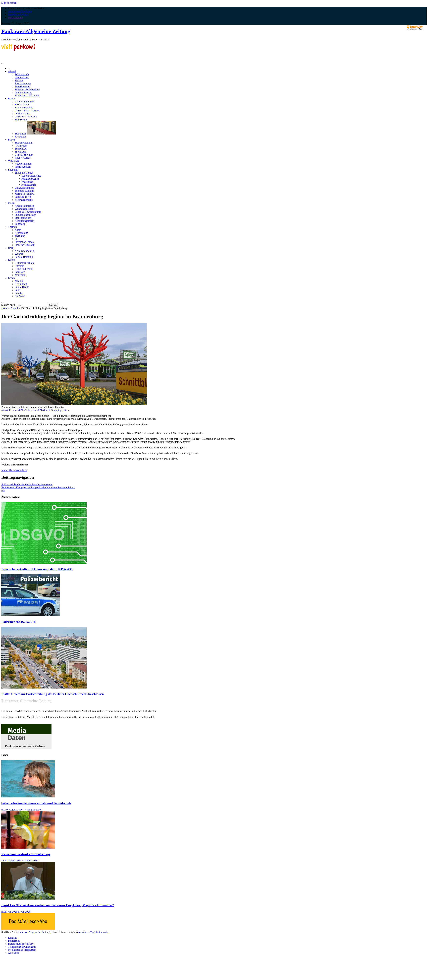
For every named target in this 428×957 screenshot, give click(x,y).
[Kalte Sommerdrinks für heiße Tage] (28, 847)
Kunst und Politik (24, 268)
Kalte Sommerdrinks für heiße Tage (25, 854)
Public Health (22, 287)
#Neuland (20, 235)
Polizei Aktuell (22, 113)
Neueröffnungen (23, 163)
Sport (17, 290)
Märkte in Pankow (24, 193)
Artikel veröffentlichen (20, 11)
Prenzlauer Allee (30, 178)
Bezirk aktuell (22, 104)
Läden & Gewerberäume (28, 211)
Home (4, 308)
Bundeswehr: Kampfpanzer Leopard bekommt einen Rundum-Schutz (38, 487)
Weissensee (27, 181)
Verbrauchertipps (24, 199)
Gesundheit (21, 284)
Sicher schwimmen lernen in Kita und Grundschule (36, 803)
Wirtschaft (13, 160)
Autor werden (15, 17)
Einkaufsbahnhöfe (24, 187)
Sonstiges (20, 223)
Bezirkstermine (23, 83)
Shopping (13, 169)
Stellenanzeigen (23, 217)
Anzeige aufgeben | (18, 14)
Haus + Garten (22, 157)
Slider (66, 410)
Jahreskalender (22, 86)
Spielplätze (20, 151)
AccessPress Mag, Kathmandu (92, 932)
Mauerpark (20, 275)
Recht (11, 247)
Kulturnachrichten (24, 262)
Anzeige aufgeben (24, 205)
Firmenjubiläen (23, 166)
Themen (12, 226)
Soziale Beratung (24, 256)
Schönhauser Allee (31, 175)
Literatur (19, 265)
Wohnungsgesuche (25, 208)
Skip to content (9, 2)
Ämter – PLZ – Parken (27, 110)
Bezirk (11, 98)
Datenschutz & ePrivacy (21, 943)
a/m (3, 860)
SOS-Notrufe (22, 74)
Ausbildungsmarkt (24, 220)
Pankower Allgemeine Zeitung (35, 31)
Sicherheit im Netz (24, 244)
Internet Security (23, 92)
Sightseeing (21, 119)
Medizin (19, 281)
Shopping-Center (24, 172)
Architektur (21, 145)
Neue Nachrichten (24, 101)
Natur (18, 229)
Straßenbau (21, 148)
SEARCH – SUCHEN (27, 95)
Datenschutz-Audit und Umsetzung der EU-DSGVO (37, 569)
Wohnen (19, 253)
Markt (11, 202)
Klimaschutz (21, 232)
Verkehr (19, 80)
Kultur (11, 259)
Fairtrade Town (23, 196)
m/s (3, 410)
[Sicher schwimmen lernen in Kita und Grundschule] (28, 796)
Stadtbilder (21, 133)
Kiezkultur (20, 136)
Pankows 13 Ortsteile (26, 116)
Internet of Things (24, 241)
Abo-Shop (13, 952)
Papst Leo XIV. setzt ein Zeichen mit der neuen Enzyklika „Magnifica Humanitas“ (57, 905)
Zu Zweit (20, 296)
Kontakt (12, 937)
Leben (11, 278)
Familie (19, 293)
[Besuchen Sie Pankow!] (18, 49)
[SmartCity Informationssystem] (414, 28)
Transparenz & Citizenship (22, 946)
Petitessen (20, 271)
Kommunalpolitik (24, 107)
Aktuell (12, 71)
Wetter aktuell (22, 77)
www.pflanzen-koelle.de (14, 470)
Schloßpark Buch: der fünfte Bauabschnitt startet (26, 484)
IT (16, 238)
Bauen (11, 139)
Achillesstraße (28, 184)
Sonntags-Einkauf (24, 190)
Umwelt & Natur (24, 154)
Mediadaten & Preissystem (22, 949)
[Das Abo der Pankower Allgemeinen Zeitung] (28, 929)
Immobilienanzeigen (25, 214)
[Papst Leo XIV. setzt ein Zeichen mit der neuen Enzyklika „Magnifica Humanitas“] (28, 898)
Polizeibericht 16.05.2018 (18, 622)
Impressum (14, 940)
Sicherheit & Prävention (27, 89)
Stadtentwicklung (24, 142)
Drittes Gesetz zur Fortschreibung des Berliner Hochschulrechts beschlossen (52, 694)
